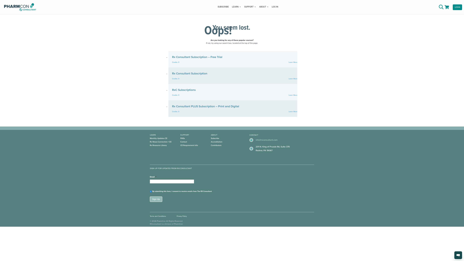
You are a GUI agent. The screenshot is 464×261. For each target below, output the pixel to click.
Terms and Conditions (158, 216)
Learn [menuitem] (160, 140)
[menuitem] (162, 138)
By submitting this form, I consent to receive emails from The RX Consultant (182, 191)
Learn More (293, 62)
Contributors (216, 145)
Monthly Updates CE (158, 138)
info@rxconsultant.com (267, 140)
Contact (183, 142)
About (262, 7)
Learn (235, 7)
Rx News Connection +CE (160, 142)
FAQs (182, 138)
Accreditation (216, 142)
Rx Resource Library (158, 145)
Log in (275, 7)
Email (153, 177)
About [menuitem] (216, 140)
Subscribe (223, 7)
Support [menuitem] (189, 140)
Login (457, 7)
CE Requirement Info (189, 145)
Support (249, 7)
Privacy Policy (182, 216)
